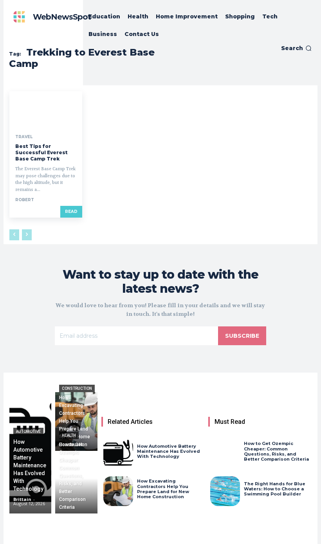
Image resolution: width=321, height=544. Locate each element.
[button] (296, 48)
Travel (23, 137)
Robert (24, 199)
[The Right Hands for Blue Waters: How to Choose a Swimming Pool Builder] (225, 491)
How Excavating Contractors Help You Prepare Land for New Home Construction (163, 488)
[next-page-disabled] (27, 234)
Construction (77, 388)
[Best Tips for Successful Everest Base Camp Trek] (45, 109)
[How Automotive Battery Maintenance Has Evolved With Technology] (30, 452)
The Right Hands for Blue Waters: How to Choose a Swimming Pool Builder (274, 489)
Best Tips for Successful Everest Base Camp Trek (41, 152)
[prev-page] (14, 234)
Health (69, 435)
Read (71, 211)
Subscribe (242, 335)
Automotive (28, 431)
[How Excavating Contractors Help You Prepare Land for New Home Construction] (76, 421)
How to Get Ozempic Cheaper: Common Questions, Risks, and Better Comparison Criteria (276, 451)
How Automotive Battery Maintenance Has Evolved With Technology (168, 451)
